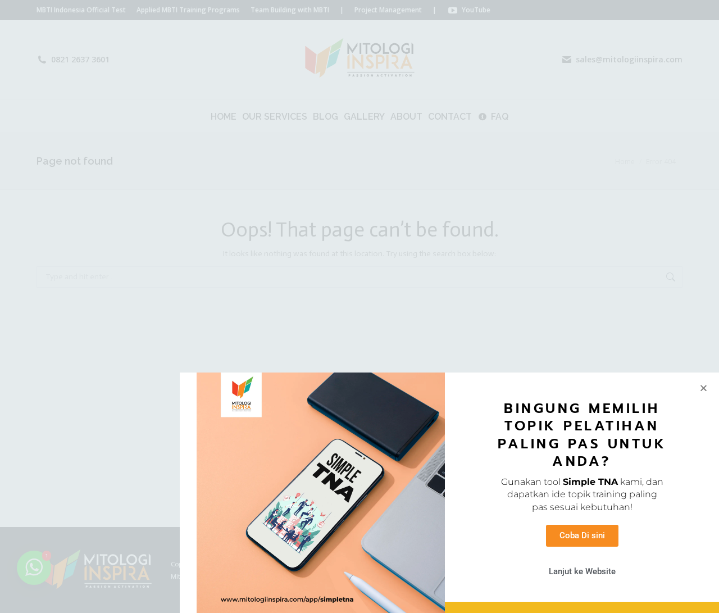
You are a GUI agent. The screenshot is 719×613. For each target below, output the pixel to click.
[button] (703, 388)
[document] (359, 306)
